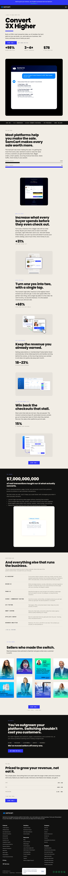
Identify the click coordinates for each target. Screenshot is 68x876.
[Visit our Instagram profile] (59, 872)
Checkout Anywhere (7, 833)
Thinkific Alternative (48, 864)
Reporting (5, 850)
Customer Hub (6, 840)
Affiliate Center (6, 829)
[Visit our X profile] (62, 872)
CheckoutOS (5, 835)
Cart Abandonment (6, 831)
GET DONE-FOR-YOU (23, 42)
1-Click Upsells (6, 827)
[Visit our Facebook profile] (54, 872)
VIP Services (6, 864)
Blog (24, 839)
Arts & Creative (26, 833)
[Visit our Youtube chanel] (56, 872)
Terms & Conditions (19, 872)
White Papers (26, 843)
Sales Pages (5, 852)
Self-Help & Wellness (27, 831)
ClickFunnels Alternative (49, 854)
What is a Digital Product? (28, 860)
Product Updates (26, 854)
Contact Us (46, 835)
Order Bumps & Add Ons (8, 844)
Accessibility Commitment (49, 840)
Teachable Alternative (48, 860)
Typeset (25, 858)
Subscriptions (5, 854)
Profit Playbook (26, 845)
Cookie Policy (12, 872)
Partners (46, 838)
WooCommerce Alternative (49, 850)
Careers (46, 831)
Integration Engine (6, 842)
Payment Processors (7, 848)
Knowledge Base (26, 852)
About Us (46, 827)
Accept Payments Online (8, 856)
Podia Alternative (47, 847)
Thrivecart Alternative (48, 862)
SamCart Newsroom (48, 833)
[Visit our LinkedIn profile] (64, 872)
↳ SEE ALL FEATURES (10, 629)
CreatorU (25, 856)
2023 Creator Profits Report (29, 850)
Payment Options (6, 846)
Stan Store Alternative (48, 858)
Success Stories (26, 841)
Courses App (5, 838)
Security (46, 842)
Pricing (4, 860)
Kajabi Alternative (48, 856)
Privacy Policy (5, 872)
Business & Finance (27, 829)
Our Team (46, 829)
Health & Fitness (26, 827)
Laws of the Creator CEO (28, 847)
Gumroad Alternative (48, 852)
